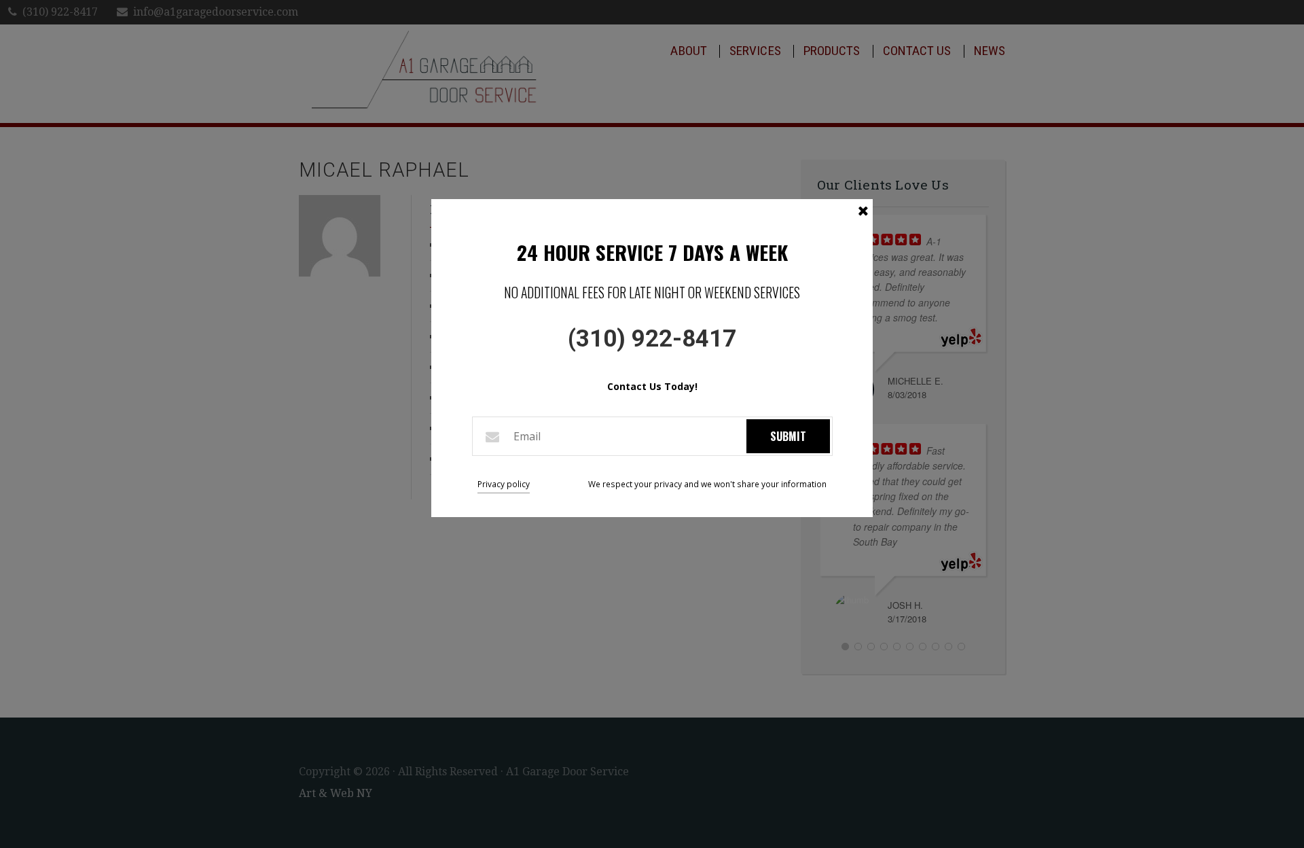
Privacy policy (503, 484)
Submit (788, 436)
